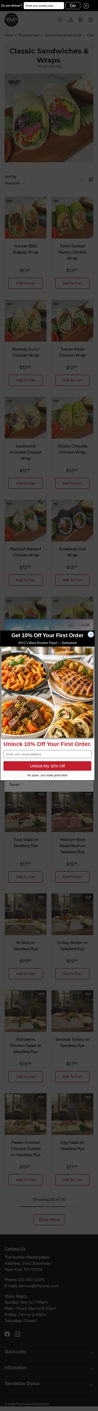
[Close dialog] (90, 634)
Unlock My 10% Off (47, 766)
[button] (84, 5)
